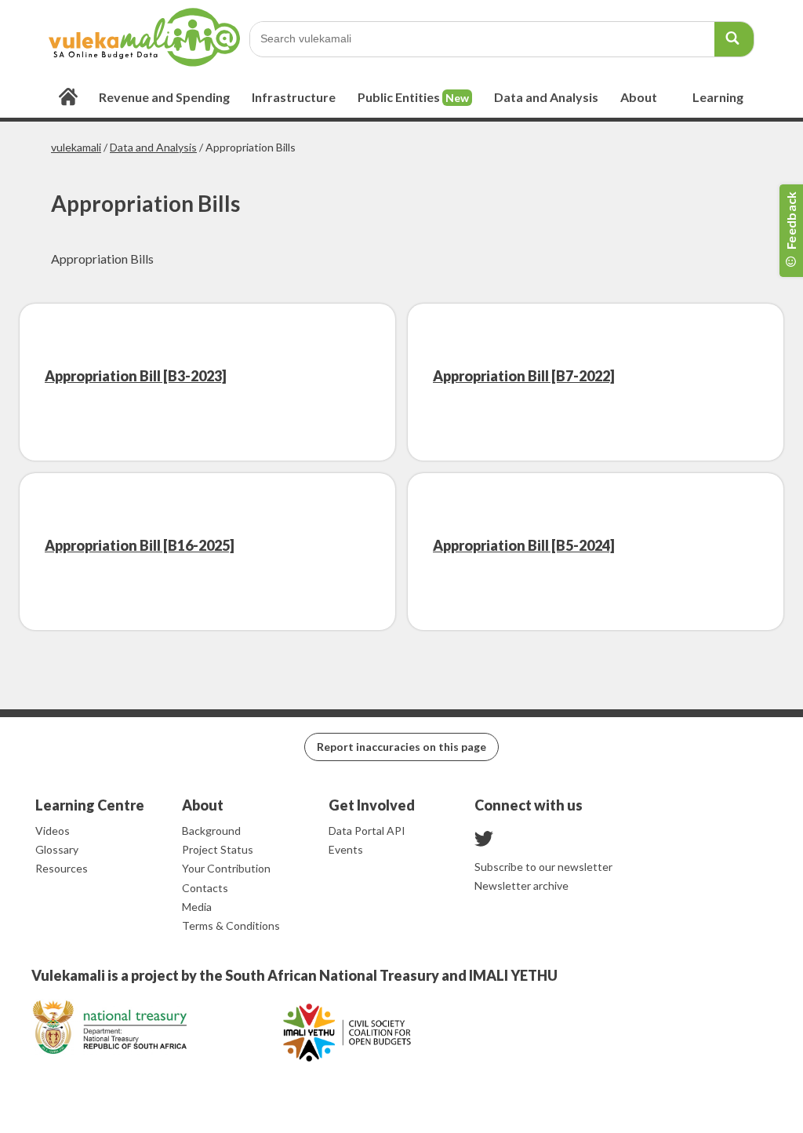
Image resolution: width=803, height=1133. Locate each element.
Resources (61, 868)
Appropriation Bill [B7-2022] (524, 375)
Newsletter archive (521, 885)
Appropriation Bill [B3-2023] (136, 375)
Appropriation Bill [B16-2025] (139, 545)
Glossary (56, 849)
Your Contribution (226, 868)
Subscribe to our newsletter (543, 866)
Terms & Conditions (231, 925)
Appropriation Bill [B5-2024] (524, 545)
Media (197, 906)
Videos (52, 830)
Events (346, 849)
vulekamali (76, 147)
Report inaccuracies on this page (401, 746)
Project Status (217, 849)
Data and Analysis (153, 147)
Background (211, 830)
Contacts (205, 887)
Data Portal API (367, 830)
